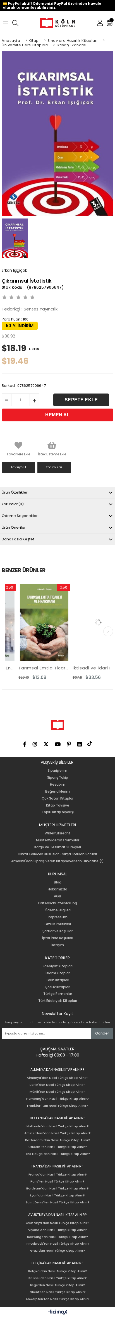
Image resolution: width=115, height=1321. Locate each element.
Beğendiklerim (57, 791)
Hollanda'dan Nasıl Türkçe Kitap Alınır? (58, 1126)
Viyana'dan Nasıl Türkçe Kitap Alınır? (57, 1230)
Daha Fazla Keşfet (18, 539)
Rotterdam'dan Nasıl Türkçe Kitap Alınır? (57, 1140)
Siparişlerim (57, 771)
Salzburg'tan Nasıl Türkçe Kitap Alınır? (57, 1237)
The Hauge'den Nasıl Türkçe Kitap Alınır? (57, 1154)
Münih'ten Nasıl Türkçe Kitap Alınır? (57, 1092)
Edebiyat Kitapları (58, 966)
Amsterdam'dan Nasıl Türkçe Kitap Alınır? (57, 1133)
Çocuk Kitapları (57, 987)
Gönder (102, 1033)
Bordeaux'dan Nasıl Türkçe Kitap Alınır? (57, 1188)
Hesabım (57, 784)
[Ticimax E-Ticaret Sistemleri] (58, 1312)
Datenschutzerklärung (57, 903)
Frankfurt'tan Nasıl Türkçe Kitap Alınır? (57, 1106)
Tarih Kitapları (57, 980)
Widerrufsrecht (57, 833)
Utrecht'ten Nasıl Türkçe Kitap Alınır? (57, 1147)
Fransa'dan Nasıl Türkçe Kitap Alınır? (57, 1174)
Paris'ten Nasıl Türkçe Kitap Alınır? (57, 1181)
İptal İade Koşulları (57, 938)
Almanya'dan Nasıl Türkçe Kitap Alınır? (57, 1078)
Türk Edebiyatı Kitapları (57, 1001)
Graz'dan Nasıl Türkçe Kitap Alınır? (57, 1250)
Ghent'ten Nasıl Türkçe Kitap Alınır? (58, 1292)
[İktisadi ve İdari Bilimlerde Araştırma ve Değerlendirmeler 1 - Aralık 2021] (87, 622)
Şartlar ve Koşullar (57, 931)
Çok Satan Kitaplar (57, 798)
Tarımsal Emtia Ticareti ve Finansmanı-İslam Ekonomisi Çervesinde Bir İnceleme (33, 668)
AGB (57, 896)
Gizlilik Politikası (57, 924)
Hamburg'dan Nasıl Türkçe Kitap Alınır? (57, 1099)
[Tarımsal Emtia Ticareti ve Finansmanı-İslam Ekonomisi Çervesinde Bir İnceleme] (33, 622)
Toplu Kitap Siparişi (58, 812)
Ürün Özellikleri (15, 492)
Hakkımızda (57, 889)
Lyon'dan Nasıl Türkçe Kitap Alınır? (57, 1195)
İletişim (57, 945)
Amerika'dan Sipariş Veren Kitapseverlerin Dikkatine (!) (57, 861)
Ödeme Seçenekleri (20, 515)
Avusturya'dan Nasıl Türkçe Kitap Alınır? (57, 1223)
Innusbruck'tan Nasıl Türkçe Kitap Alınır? (58, 1243)
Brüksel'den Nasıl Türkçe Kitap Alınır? (57, 1278)
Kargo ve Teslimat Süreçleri (57, 847)
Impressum (58, 917)
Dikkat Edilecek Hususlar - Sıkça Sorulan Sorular (57, 854)
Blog (57, 882)
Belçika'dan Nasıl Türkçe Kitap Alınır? (57, 1271)
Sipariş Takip (57, 778)
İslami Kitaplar (57, 973)
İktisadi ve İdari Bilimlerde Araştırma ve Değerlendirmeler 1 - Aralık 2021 (87, 668)
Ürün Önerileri (14, 527)
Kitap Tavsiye (57, 805)
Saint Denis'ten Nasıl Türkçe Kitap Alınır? (57, 1202)
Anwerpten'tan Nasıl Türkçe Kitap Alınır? (58, 1299)
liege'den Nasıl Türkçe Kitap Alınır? (57, 1285)
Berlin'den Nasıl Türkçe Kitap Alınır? (57, 1085)
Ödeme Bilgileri (58, 910)
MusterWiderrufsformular (57, 840)
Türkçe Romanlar (57, 994)
